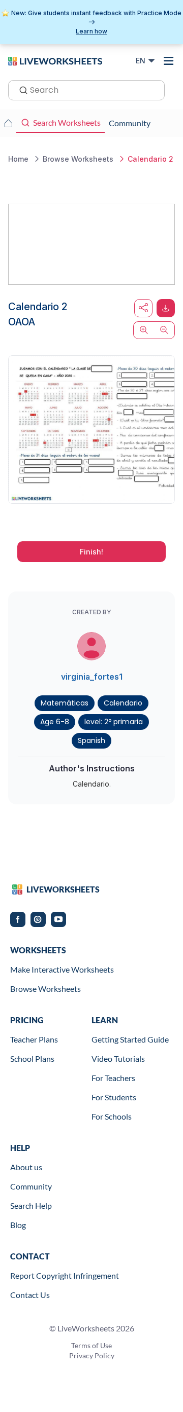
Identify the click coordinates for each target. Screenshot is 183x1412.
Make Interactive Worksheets (62, 969)
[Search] (20, 89)
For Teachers (113, 1078)
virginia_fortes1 (92, 677)
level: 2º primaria (113, 722)
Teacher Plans (34, 1039)
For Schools (112, 1116)
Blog (18, 1225)
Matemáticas (64, 703)
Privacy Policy (91, 1355)
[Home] (55, 60)
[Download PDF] (166, 308)
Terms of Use (91, 1345)
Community (31, 1186)
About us (26, 1167)
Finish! (91, 551)
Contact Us (30, 1294)
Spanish (91, 740)
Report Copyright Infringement (64, 1275)
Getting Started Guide (130, 1039)
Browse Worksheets (45, 988)
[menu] (169, 61)
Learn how (91, 31)
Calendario (123, 703)
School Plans (32, 1058)
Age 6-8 (54, 722)
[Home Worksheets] (8, 123)
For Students (114, 1097)
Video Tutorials (118, 1058)
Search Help (31, 1205)
